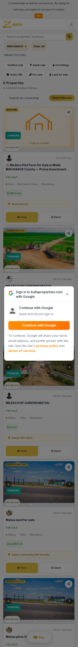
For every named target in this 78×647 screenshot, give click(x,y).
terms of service (21, 351)
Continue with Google (39, 325)
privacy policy (47, 346)
